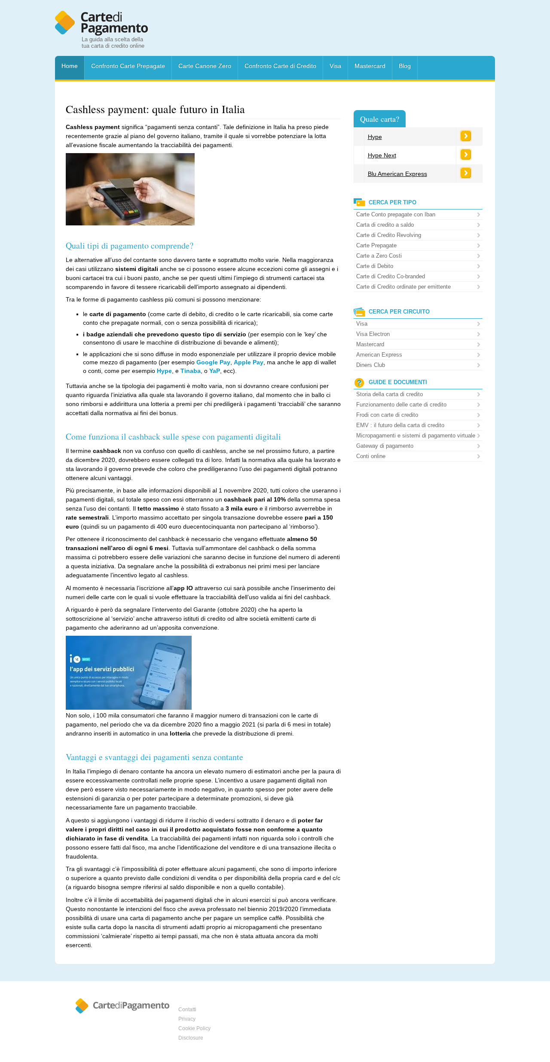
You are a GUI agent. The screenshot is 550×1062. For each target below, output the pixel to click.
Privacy (187, 1019)
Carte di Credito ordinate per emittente (403, 286)
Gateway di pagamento (384, 446)
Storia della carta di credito (389, 394)
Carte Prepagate (376, 245)
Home (69, 65)
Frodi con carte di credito (387, 415)
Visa (335, 65)
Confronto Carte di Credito (280, 65)
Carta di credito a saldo (385, 225)
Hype (375, 136)
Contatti (187, 1010)
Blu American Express (397, 173)
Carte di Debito (374, 266)
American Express (379, 354)
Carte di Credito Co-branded (390, 276)
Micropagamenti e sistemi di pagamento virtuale (415, 435)
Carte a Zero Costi (379, 255)
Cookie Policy (194, 1028)
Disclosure (190, 1038)
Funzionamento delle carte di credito (401, 404)
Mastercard (369, 65)
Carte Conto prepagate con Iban (395, 214)
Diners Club (370, 365)
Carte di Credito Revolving (388, 235)
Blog (405, 65)
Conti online (370, 456)
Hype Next (382, 155)
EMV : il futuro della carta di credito (400, 425)
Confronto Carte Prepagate (128, 65)
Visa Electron (373, 334)
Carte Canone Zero (204, 65)
